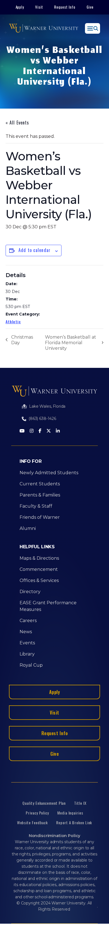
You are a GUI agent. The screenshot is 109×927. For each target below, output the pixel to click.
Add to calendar (34, 250)
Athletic (13, 321)
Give (90, 7)
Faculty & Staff (36, 506)
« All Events (17, 122)
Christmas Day (22, 339)
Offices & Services (39, 580)
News (26, 631)
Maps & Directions (39, 558)
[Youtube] (22, 431)
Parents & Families (40, 495)
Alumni (28, 528)
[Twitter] (48, 431)
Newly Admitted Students (49, 472)
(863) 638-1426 (42, 418)
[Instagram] (32, 431)
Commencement (39, 569)
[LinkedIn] (58, 431)
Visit (39, 7)
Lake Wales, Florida (47, 406)
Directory (30, 591)
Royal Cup (31, 665)
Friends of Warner (40, 517)
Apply (20, 7)
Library (27, 654)
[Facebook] (40, 431)
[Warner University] (43, 28)
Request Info (64, 7)
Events (27, 642)
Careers (28, 620)
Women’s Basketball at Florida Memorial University (70, 342)
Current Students (40, 483)
